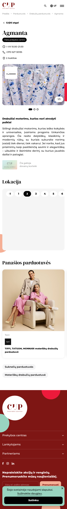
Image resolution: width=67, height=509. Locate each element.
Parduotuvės (19, 14)
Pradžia (5, 14)
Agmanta (58, 14)
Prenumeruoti (50, 484)
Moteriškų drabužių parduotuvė (25, 374)
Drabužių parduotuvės (39, 14)
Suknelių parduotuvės (19, 366)
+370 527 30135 (14, 52)
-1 (10, 193)
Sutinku (33, 500)
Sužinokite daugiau (29, 493)
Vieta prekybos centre (14, 40)
